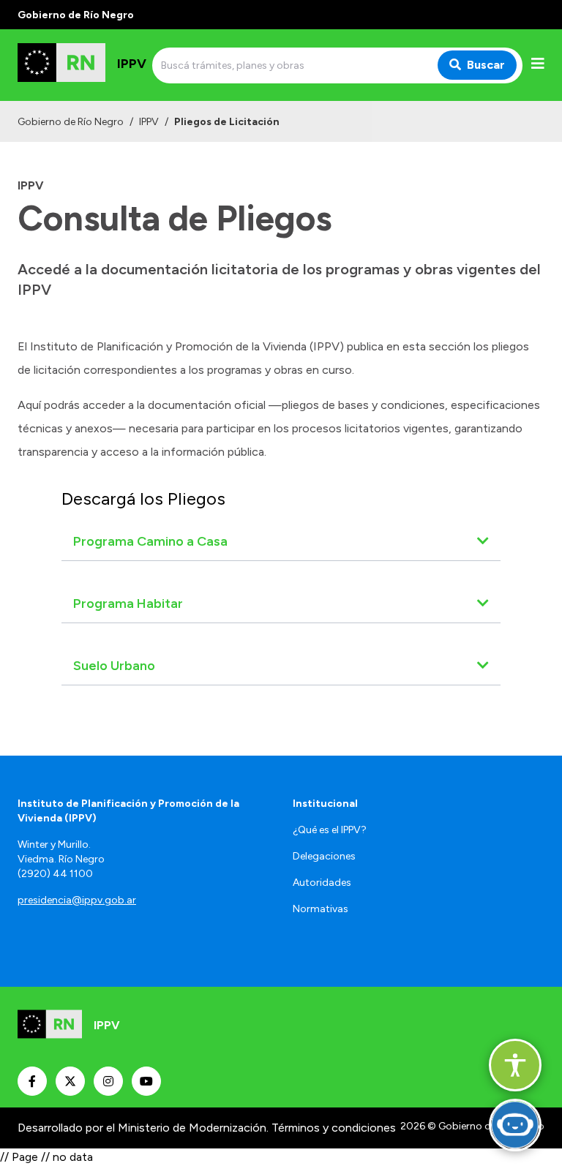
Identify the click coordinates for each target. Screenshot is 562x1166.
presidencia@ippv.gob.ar (77, 900)
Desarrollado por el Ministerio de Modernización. (143, 1128)
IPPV (149, 122)
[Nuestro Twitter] (70, 1081)
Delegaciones (324, 856)
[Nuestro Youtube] (146, 1081)
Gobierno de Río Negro (71, 122)
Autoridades (322, 882)
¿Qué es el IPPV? (330, 830)
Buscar (486, 65)
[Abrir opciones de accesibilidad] (515, 1065)
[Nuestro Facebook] (32, 1081)
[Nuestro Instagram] (108, 1081)
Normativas (320, 909)
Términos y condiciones (333, 1128)
